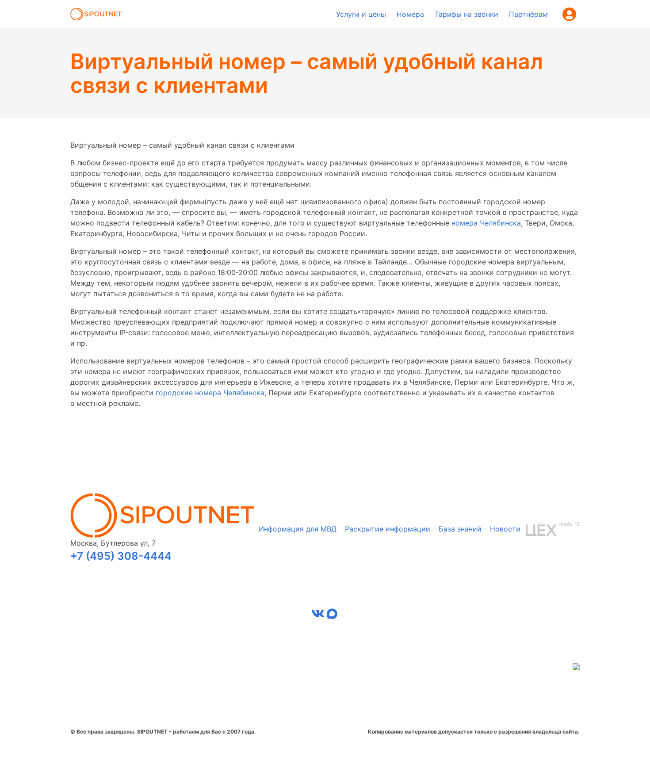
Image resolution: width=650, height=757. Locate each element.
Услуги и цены (361, 14)
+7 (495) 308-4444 (121, 556)
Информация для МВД (297, 528)
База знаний (460, 528)
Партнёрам (528, 14)
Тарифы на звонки (466, 14)
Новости (505, 528)
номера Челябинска (486, 222)
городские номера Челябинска (210, 392)
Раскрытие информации (387, 528)
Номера (410, 14)
